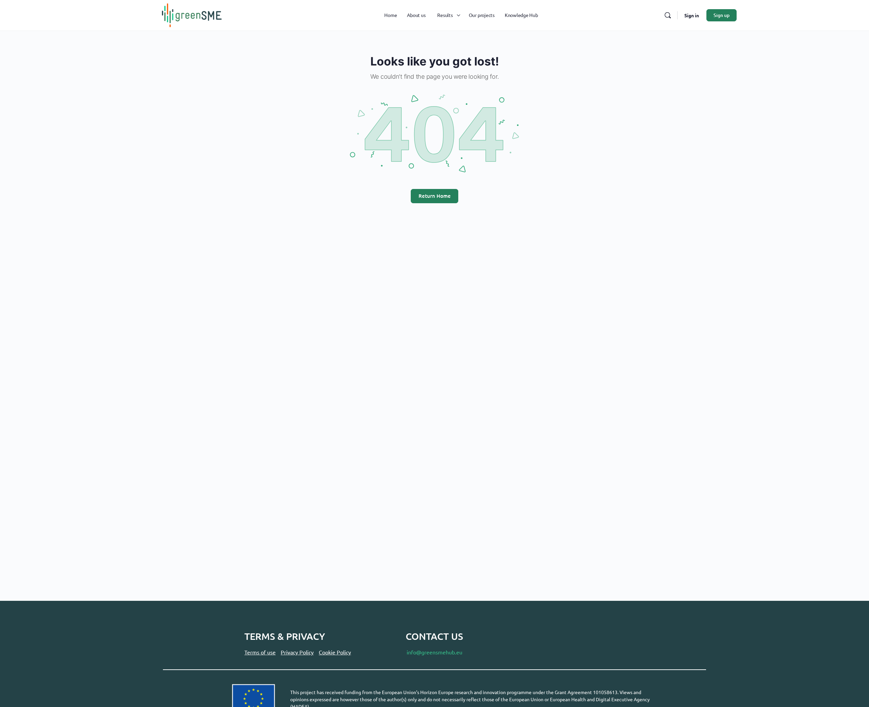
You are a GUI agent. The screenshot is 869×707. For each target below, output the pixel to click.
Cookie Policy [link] (335, 652)
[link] (191, 14)
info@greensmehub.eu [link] (434, 652)
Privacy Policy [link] (297, 652)
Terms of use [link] (260, 652)
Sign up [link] (721, 15)
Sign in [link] (691, 15)
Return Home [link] (435, 195)
